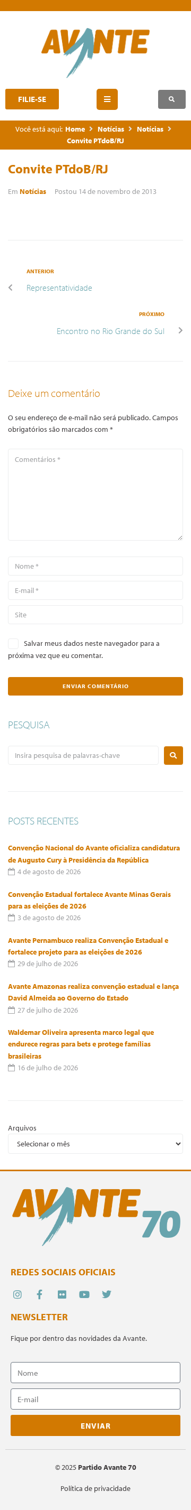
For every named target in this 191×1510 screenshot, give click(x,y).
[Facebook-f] (39, 1294)
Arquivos (22, 1128)
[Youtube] (84, 1294)
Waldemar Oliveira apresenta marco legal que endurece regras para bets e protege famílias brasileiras (81, 1044)
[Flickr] (61, 1294)
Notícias (111, 129)
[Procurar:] (83, 755)
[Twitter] (107, 1294)
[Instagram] (17, 1294)
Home (75, 129)
